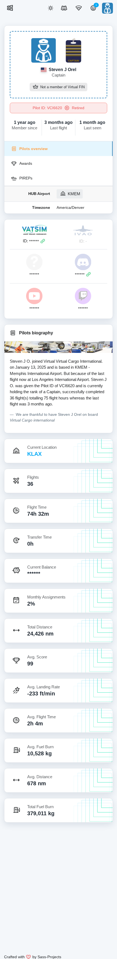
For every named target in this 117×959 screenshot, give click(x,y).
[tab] (58, 148)
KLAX (34, 454)
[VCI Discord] (64, 8)
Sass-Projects (49, 957)
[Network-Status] (79, 8)
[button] (51, 8)
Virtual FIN (76, 87)
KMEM (73, 193)
